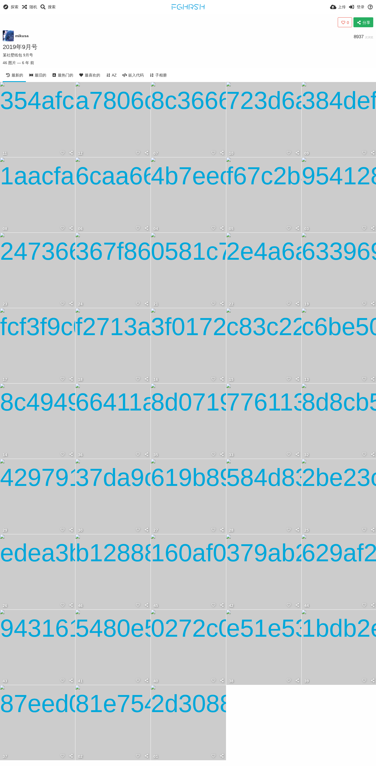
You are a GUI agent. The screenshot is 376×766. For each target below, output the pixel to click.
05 (231, 229)
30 (80, 530)
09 (306, 153)
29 (5, 530)
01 (156, 756)
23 (5, 304)
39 (306, 681)
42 (231, 606)
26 (5, 606)
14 (5, 455)
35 (156, 455)
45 (156, 606)
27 (156, 530)
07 (156, 153)
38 (231, 681)
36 (80, 455)
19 (306, 304)
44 (306, 606)
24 (80, 304)
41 (80, 681)
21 (156, 304)
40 (156, 681)
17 (5, 379)
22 (231, 304)
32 (306, 455)
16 (156, 379)
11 (5, 153)
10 (231, 153)
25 (306, 530)
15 (231, 379)
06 (80, 229)
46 (80, 606)
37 (5, 756)
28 (231, 530)
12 (80, 153)
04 (156, 229)
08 (5, 229)
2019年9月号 (20, 46)
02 (80, 756)
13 (306, 379)
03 (306, 229)
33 (231, 455)
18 (80, 379)
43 (5, 681)
